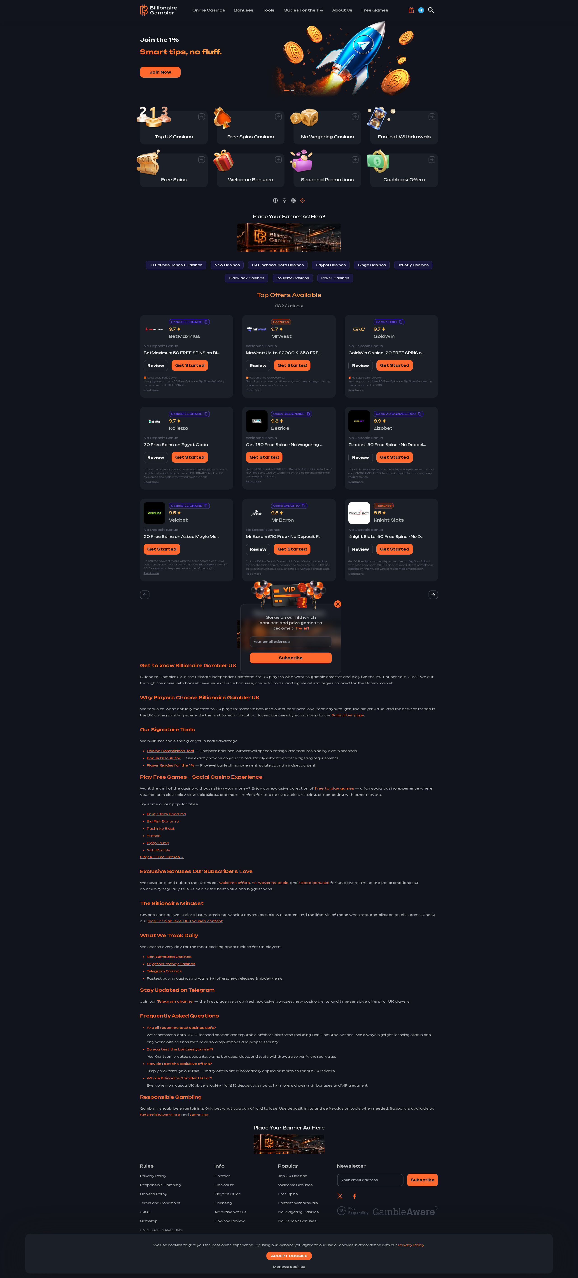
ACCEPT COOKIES (289, 1256)
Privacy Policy (411, 1245)
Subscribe (291, 658)
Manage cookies (289, 1267)
